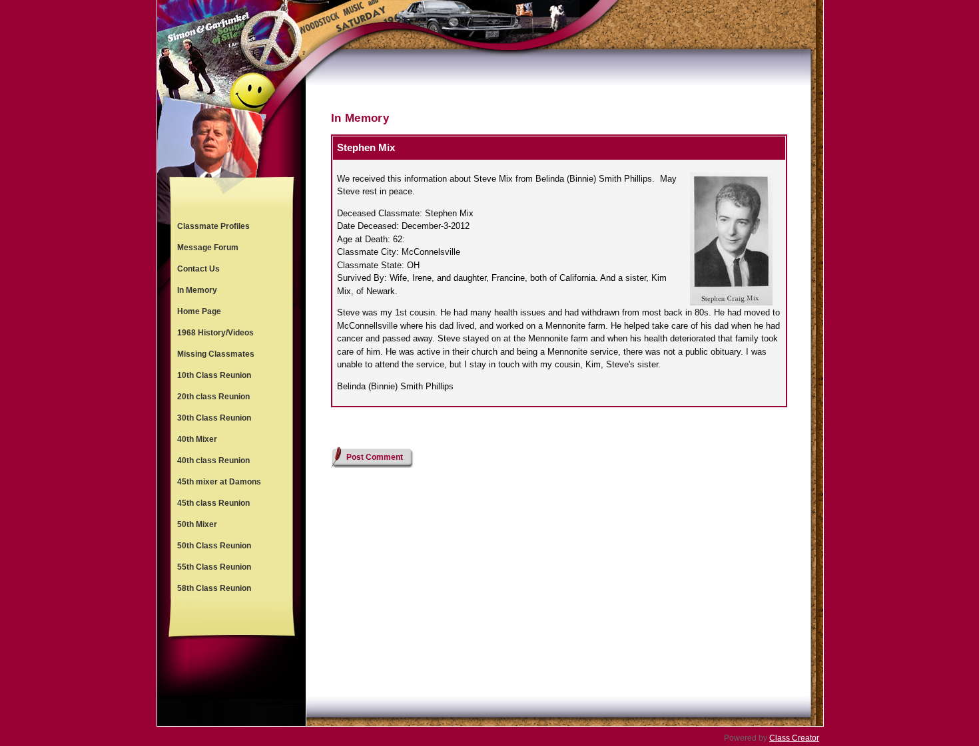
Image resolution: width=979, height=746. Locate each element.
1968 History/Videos (215, 332)
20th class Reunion (213, 396)
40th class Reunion (213, 460)
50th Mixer (197, 524)
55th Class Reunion (214, 567)
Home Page (199, 311)
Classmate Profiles (213, 226)
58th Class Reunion (214, 588)
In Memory (197, 290)
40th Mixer (197, 439)
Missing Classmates (215, 354)
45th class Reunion (213, 503)
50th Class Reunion (214, 545)
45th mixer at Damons (219, 481)
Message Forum (207, 247)
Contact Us (198, 269)
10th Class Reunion (214, 375)
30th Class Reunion (214, 418)
